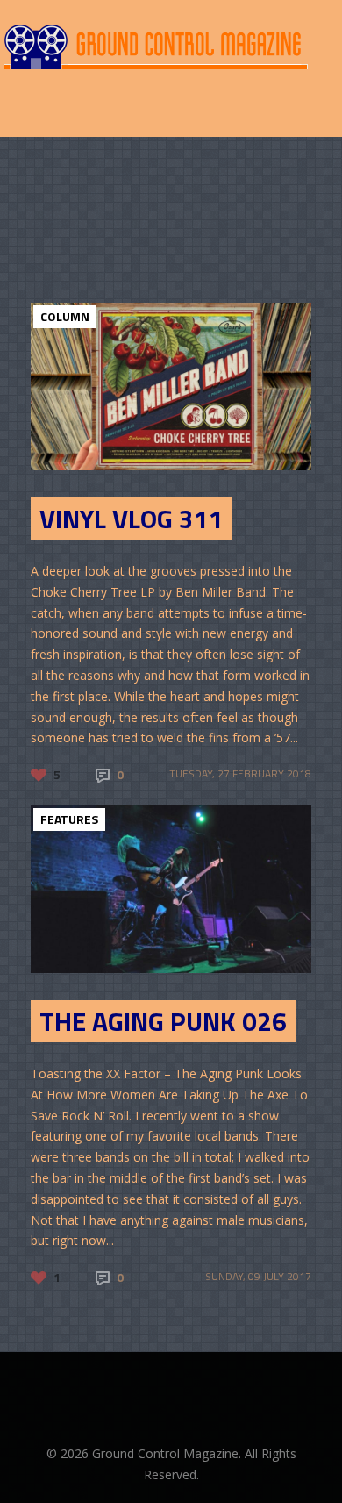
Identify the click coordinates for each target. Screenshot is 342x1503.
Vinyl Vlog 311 (131, 518)
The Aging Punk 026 (163, 1021)
